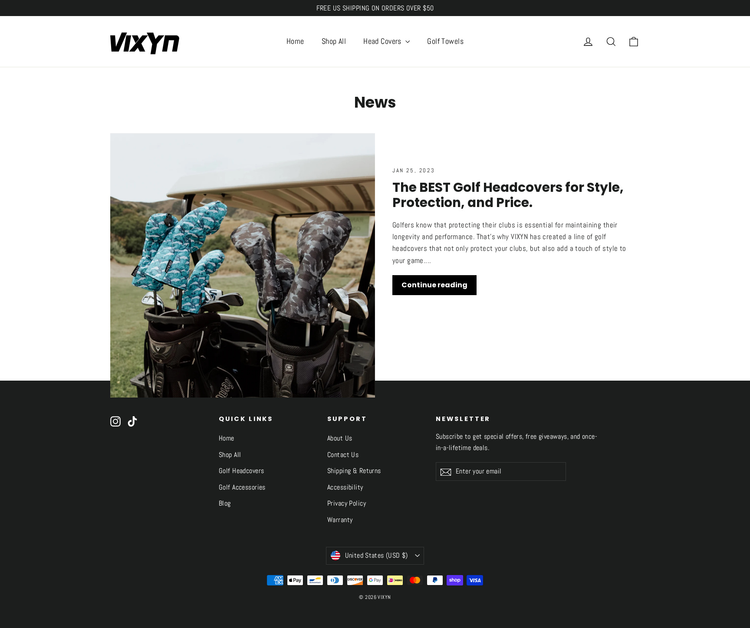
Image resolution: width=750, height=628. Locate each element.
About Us (339, 438)
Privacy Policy (346, 503)
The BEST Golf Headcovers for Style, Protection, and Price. (508, 195)
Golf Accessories (242, 487)
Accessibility (345, 487)
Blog (225, 503)
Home (295, 41)
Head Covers (383, 41)
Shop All (334, 41)
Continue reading (434, 285)
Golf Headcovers (241, 471)
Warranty (339, 520)
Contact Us (343, 454)
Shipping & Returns (354, 471)
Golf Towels (445, 41)
